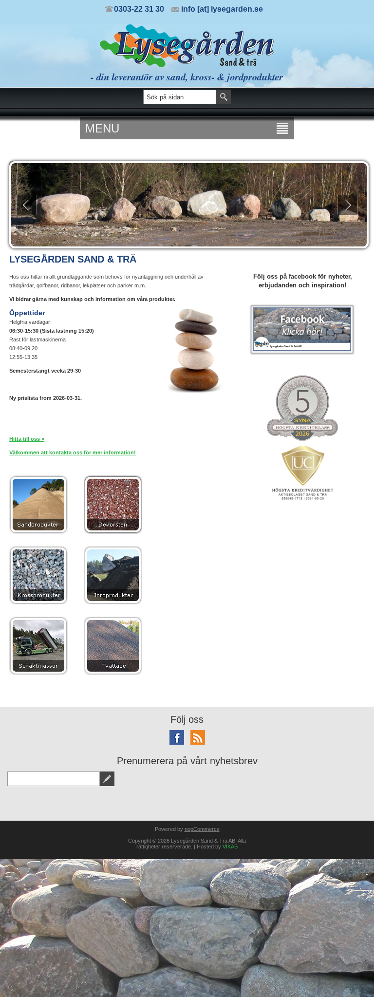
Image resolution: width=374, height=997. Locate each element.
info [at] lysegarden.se (222, 9)
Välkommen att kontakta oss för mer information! (72, 452)
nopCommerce (202, 829)
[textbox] (179, 97)
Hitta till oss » (26, 439)
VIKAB (230, 846)
